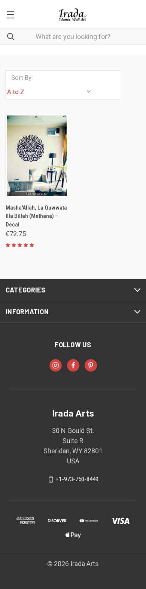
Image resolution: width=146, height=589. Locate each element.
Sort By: (22, 77)
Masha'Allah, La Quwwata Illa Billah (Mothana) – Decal (36, 216)
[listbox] (50, 92)
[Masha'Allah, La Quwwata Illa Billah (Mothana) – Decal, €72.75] (37, 155)
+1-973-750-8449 (76, 479)
